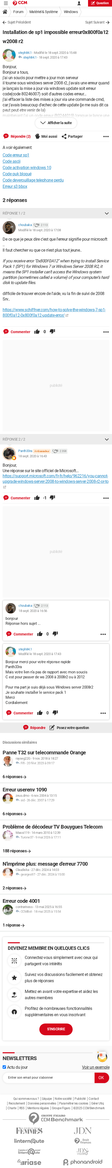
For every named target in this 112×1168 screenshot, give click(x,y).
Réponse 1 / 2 (14, 213)
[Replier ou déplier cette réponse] (107, 213)
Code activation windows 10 (27, 167)
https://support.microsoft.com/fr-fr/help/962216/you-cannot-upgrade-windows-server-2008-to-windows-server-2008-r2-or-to (56, 478)
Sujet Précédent (19, 22)
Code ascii (11, 161)
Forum (18, 12)
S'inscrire (56, 1029)
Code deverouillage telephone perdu (33, 180)
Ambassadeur (41, 451)
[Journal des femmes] (29, 1130)
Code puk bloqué (17, 173)
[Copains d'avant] (29, 1151)
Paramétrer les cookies (73, 1103)
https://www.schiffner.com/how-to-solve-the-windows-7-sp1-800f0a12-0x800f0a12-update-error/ (54, 312)
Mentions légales (38, 1108)
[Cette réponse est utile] (37, 332)
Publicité (80, 1099)
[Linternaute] (29, 1141)
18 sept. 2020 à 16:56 (32, 611)
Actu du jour (17, 1067)
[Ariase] (29, 1162)
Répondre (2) (20, 136)
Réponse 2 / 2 (14, 439)
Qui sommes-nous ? (26, 1099)
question (102, 3)
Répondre (38, 728)
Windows (71, 12)
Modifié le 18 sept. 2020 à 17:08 (39, 230)
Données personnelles (42, 1103)
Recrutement (17, 1103)
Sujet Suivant (95, 22)
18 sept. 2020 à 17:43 (53, 57)
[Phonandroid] (82, 1162)
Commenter (20, 332)
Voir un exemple (96, 1067)
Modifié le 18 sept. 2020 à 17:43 (39, 654)
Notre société (63, 1099)
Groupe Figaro (61, 1108)
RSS (21, 1108)
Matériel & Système (43, 12)
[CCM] (20, 3)
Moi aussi (49, 136)
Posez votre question (72, 728)
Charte (12, 1108)
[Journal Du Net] (82, 1130)
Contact (94, 1099)
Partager (75, 136)
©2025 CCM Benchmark (89, 1108)
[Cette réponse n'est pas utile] (52, 332)
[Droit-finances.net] (82, 1141)
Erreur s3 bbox (15, 186)
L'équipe (47, 1099)
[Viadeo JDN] (82, 1151)
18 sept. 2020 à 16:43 (32, 456)
